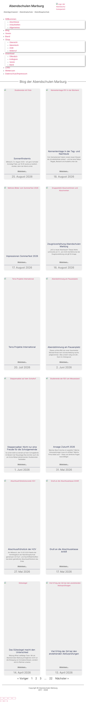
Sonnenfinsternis (22, 158)
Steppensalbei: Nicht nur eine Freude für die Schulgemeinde (22, 448)
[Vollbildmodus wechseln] (6, 698)
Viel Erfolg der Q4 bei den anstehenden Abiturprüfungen (64, 652)
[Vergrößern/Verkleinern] (2, 698)
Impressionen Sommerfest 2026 (22, 256)
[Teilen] (10, 698)
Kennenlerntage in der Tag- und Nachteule (64, 152)
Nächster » (62, 678)
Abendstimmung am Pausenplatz (64, 347)
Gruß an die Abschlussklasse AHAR (64, 550)
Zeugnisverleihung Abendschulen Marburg (64, 245)
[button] (45, 19)
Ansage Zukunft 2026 (64, 446)
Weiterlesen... (22, 171)
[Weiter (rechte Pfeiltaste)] (6, 701)
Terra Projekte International (22, 347)
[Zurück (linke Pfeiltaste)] (2, 701)
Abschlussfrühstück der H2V (22, 549)
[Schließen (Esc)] (14, 698)
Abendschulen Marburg (26, 6)
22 (50, 678)
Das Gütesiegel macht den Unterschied (22, 651)
